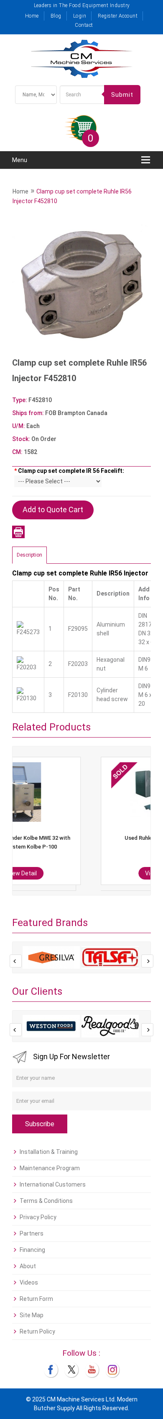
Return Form (36, 1298)
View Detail (89, 873)
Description (29, 555)
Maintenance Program (50, 1168)
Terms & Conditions (46, 1200)
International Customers (53, 1184)
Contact (84, 25)
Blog (56, 16)
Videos (29, 1282)
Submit (122, 94)
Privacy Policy (38, 1217)
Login (80, 16)
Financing (32, 1249)
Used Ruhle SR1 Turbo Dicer (88, 838)
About (28, 1266)
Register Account (118, 16)
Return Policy (37, 1331)
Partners (31, 1233)
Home (32, 16)
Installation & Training (49, 1151)
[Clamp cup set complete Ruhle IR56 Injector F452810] (81, 285)
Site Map (31, 1315)
